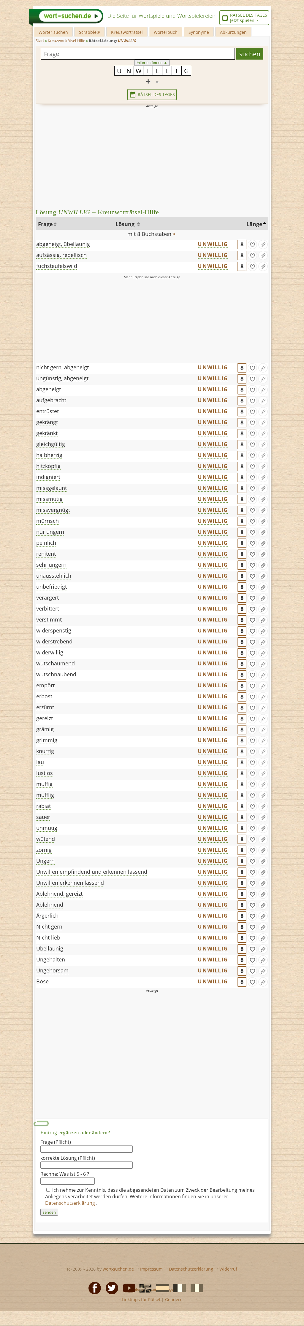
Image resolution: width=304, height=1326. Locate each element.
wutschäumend (55, 663)
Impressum (151, 1269)
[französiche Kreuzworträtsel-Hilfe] (178, 1287)
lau (40, 762)
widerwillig (49, 652)
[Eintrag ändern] (263, 244)
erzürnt (45, 707)
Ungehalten (50, 959)
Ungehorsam (52, 970)
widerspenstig (53, 630)
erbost (44, 696)
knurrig (45, 751)
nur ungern (50, 531)
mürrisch (47, 520)
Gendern (174, 1299)
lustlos (44, 773)
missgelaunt (51, 487)
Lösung (125, 224)
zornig (44, 849)
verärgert (47, 597)
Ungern (45, 860)
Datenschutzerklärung (70, 1203)
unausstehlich (53, 575)
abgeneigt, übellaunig (63, 243)
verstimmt (49, 619)
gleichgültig (50, 444)
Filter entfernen (152, 62)
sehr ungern (51, 564)
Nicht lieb (48, 937)
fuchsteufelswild (56, 265)
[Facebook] (93, 1287)
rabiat (43, 805)
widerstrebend (54, 641)
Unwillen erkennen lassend (70, 882)
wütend (45, 838)
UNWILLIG (213, 243)
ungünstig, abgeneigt (62, 378)
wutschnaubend (56, 674)
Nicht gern (49, 926)
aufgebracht (51, 400)
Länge (254, 224)
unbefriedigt (51, 586)
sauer (43, 816)
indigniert (48, 476)
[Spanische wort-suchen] (161, 1287)
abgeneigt (48, 389)
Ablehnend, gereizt (59, 893)
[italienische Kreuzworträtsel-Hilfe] (195, 1287)
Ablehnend (49, 904)
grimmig (46, 740)
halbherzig (49, 454)
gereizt (44, 718)
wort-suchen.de (118, 1269)
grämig (45, 729)
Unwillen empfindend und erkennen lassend (91, 871)
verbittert (47, 608)
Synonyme (199, 32)
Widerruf (228, 1269)
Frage (45, 224)
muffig (44, 783)
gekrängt (47, 422)
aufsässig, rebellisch (61, 254)
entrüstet (47, 411)
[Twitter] (110, 1287)
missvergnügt (53, 509)
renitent (46, 553)
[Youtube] (127, 1287)
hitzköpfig (48, 465)
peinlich (46, 542)
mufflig (45, 794)
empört (45, 685)
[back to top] (174, 232)
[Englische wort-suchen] (143, 1287)
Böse (42, 981)
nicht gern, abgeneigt (62, 367)
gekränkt (47, 433)
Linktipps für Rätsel (141, 1299)
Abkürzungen (233, 32)
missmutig (49, 498)
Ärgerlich (47, 915)
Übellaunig (49, 948)
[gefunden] (252, 244)
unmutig (46, 827)
